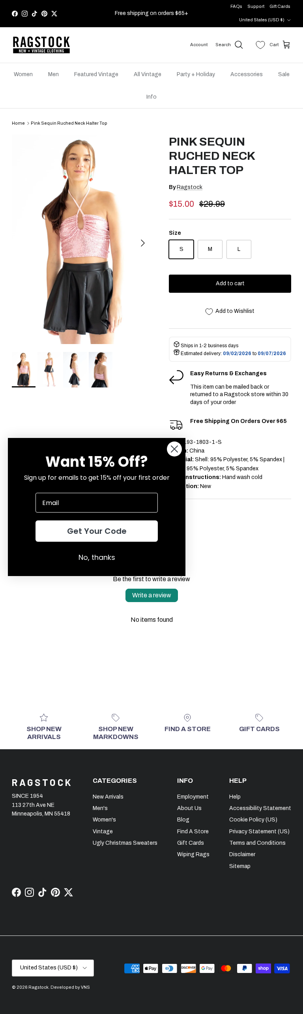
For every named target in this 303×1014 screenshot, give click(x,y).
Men (53, 74)
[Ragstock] (41, 45)
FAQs (236, 6)
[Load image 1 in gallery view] (82, 239)
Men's (100, 808)
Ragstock (189, 187)
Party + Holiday (196, 74)
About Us (189, 808)
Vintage (103, 831)
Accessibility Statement (260, 808)
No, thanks (97, 557)
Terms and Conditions (257, 843)
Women (23, 74)
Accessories (246, 74)
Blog (183, 820)
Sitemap (240, 866)
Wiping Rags (193, 854)
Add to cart (230, 283)
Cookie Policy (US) (253, 820)
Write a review (151, 595)
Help (235, 797)
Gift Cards (279, 6)
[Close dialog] (174, 449)
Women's (104, 820)
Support (255, 6)
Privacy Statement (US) (259, 831)
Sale (284, 74)
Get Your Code (97, 531)
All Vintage (147, 74)
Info (151, 97)
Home (18, 123)
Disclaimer (242, 854)
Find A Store (193, 831)
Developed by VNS (70, 987)
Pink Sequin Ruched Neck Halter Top (69, 123)
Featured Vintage (96, 74)
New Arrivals (108, 797)
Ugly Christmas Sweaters (125, 843)
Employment (193, 797)
